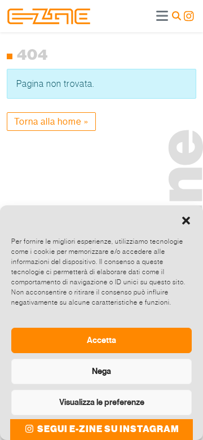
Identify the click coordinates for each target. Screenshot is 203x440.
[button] (186, 219)
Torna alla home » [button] (51, 121)
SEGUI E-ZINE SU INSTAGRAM (107, 429)
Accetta (101, 340)
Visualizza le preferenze (101, 402)
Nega (101, 371)
